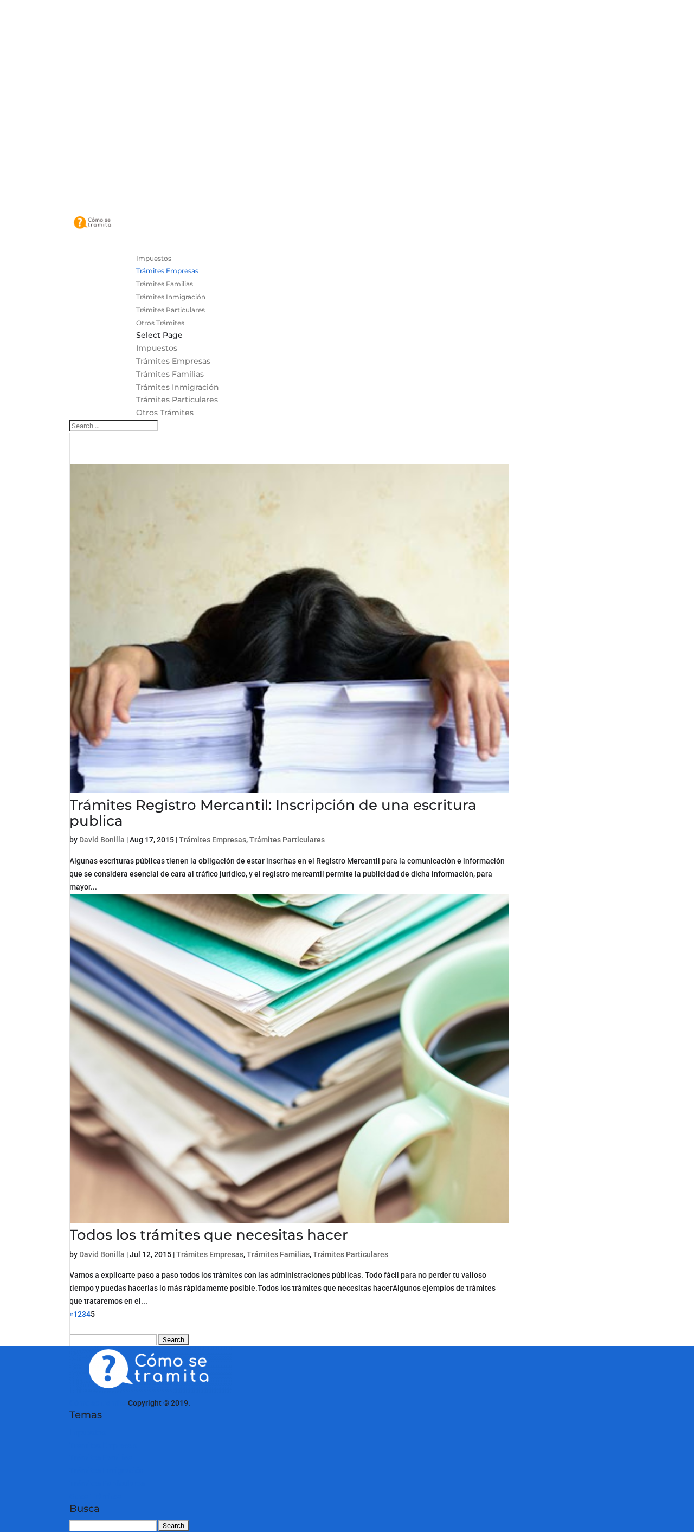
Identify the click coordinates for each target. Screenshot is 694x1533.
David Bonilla (102, 839)
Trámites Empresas (173, 361)
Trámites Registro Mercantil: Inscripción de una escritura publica (273, 812)
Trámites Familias (170, 374)
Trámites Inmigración (177, 387)
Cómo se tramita (97, 1403)
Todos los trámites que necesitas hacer (208, 1235)
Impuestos (156, 348)
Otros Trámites (165, 412)
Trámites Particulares (177, 399)
